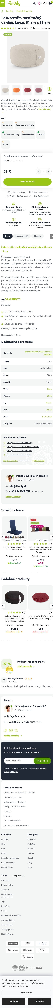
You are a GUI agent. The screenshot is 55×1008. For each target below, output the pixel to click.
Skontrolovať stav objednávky (16, 825)
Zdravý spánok (7, 930)
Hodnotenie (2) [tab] (22, 236)
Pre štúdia (5, 906)
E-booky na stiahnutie (10, 858)
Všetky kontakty (13, 497)
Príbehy (4, 853)
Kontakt (4, 839)
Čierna (16, 541)
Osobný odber (7, 867)
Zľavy (30, 863)
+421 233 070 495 (20, 491)
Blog (3, 849)
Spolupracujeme (7, 863)
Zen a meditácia (7, 920)
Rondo (49, 403)
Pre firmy (7, 816)
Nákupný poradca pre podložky (19, 443)
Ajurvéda (5, 890)
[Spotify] (16, 730)
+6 (49, 93)
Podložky (31, 844)
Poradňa (7, 811)
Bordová (8, 541)
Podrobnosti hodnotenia (40, 28)
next (52, 537)
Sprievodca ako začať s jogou (19, 455)
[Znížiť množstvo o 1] (39, 171)
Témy (30, 867)
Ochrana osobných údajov (14, 802)
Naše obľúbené (7, 934)
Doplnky (31, 858)
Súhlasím (39, 1001)
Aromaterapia (7, 925)
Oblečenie (31, 839)
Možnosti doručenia (15, 161)
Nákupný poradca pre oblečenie (19, 451)
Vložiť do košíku (27, 182)
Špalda (49, 410)
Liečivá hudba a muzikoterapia (7, 895)
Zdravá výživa (7, 885)
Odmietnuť (14, 1001)
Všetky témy (17, 876)
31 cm (49, 396)
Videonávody (39, 461)
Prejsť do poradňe (10, 461)
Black (38, 541)
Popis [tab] (7, 236)
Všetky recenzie (24, 666)
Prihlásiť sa (42, 760)
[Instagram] (11, 730)
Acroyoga (5, 880)
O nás (3, 844)
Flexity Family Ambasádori (14, 807)
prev (3, 537)
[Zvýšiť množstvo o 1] (48, 171)
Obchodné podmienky (13, 797)
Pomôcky (31, 849)
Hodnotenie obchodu (12, 821)
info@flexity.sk (18, 486)
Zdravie (31, 853)
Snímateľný (47, 417)
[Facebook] (5, 730)
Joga (3, 902)
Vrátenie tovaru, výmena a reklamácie (19, 793)
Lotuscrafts (27, 196)
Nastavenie (26, 993)
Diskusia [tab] (37, 236)
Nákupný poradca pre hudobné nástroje (23, 447)
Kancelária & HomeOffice (11, 916)
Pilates (4, 911)
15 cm (49, 389)
